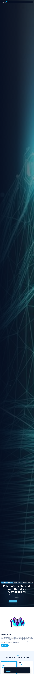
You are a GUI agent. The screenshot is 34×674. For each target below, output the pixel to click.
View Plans (22, 601)
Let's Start (12, 601)
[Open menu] (31, 2)
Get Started (4, 645)
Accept (8, 671)
